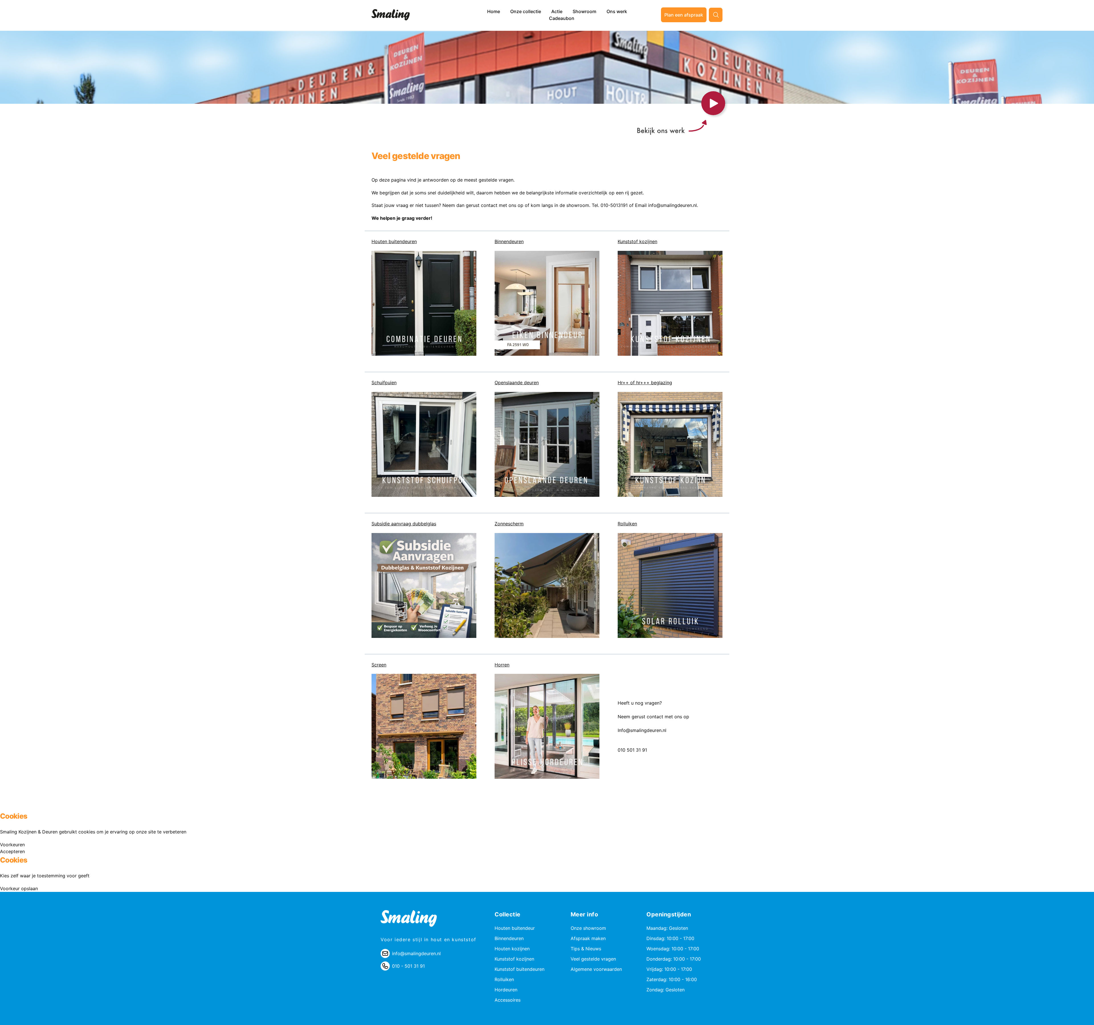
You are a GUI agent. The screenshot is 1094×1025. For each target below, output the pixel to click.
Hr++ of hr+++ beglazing (645, 382)
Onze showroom (588, 928)
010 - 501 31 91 (408, 966)
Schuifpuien (384, 382)
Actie (557, 11)
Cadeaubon (561, 18)
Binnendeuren (509, 241)
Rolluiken (627, 523)
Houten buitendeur (515, 928)
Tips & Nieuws (586, 948)
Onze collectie (526, 11)
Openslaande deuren (517, 382)
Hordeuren (506, 990)
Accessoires (508, 1000)
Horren (502, 665)
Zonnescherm (509, 523)
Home (494, 11)
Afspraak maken (588, 938)
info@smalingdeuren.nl (416, 953)
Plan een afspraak (683, 15)
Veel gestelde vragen (593, 959)
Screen (379, 665)
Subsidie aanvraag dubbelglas (404, 523)
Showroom (585, 11)
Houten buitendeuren (394, 241)
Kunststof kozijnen (637, 241)
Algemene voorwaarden (596, 969)
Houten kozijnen (512, 948)
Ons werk (617, 11)
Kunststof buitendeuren (519, 969)
